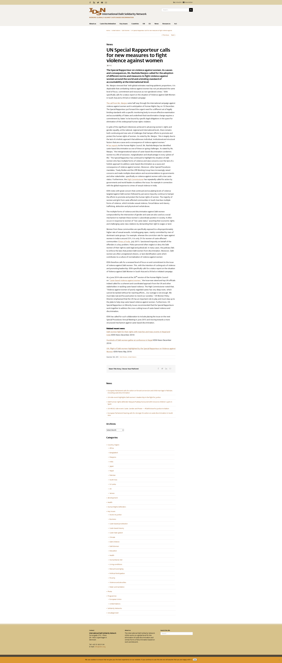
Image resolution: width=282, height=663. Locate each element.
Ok (195, 659)
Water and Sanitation (116, 587)
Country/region (113, 445)
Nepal (111, 471)
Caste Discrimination (108, 24)
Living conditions (115, 564)
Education (113, 551)
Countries (135, 24)
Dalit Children (114, 542)
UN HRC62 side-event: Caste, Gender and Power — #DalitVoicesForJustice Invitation (138, 409)
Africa (111, 448)
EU (150, 24)
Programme (112, 596)
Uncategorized (113, 613)
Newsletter (189, 2)
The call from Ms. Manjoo (117, 103)
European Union (115, 599)
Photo (110, 591)
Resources (166, 24)
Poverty (112, 578)
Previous (166, 35)
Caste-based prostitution (118, 524)
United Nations (116, 30)
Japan (111, 466)
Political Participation (117, 573)
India (111, 462)
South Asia (113, 480)
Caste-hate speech (116, 533)
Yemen (112, 493)
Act (175, 24)
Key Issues (124, 24)
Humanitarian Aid (115, 560)
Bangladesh (113, 453)
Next (172, 35)
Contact (91, 630)
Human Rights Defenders (117, 507)
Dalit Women (125, 30)
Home (108, 30)
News (157, 24)
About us (92, 24)
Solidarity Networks (115, 608)
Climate (112, 537)
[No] (279, 660)
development (113, 498)
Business (112, 519)
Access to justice (115, 515)
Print (109, 65)
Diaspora (112, 457)
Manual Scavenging (116, 569)
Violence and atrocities (117, 582)
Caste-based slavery (116, 528)
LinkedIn (178, 2)
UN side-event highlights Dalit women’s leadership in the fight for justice (134, 397)
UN (144, 24)
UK (110, 489)
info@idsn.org (100, 647)
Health (110, 502)
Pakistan (112, 475)
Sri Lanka (112, 484)
